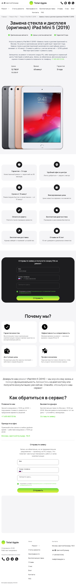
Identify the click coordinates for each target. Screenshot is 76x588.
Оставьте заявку (47, 416)
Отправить (38, 298)
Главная (4, 16)
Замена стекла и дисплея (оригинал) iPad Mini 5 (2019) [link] (56, 16)
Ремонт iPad (13, 16)
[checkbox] (17, 291)
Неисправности (31, 9)
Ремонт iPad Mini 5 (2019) (28, 16)
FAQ (42, 12)
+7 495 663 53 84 (57, 59)
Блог (72, 9)
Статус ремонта (18, 9)
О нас (67, 9)
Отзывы (60, 9)
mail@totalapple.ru (58, 559)
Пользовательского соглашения (40, 291)
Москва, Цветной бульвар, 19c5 (15, 436)
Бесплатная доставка (47, 9)
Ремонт (4, 9)
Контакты (35, 12)
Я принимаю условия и (37, 292)
